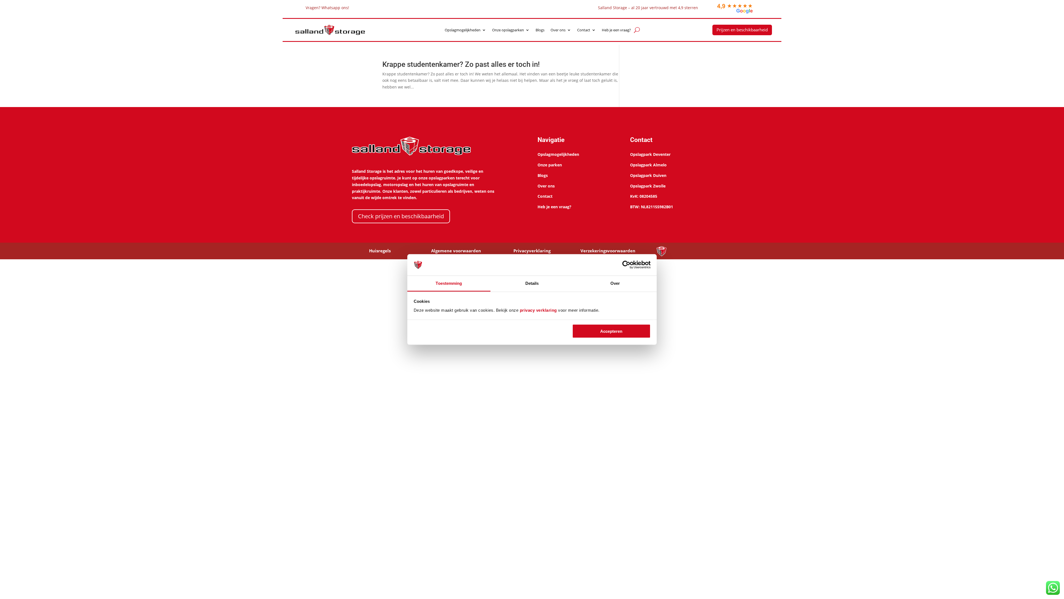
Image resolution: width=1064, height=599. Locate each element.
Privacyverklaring (532, 250)
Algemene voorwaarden (456, 250)
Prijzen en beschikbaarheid (742, 29)
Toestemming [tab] (449, 283)
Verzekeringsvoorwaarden (607, 250)
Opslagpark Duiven (648, 175)
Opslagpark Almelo (648, 164)
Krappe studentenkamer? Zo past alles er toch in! (461, 64)
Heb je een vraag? (616, 30)
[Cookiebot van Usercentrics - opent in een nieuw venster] (626, 265)
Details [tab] (532, 283)
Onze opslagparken (508, 30)
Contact (583, 30)
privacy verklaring (538, 310)
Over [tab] (615, 283)
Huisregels (380, 250)
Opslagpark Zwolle (648, 186)
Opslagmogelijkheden (462, 30)
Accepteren (611, 331)
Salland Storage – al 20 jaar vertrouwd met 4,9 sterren (648, 7)
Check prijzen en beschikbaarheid (401, 216)
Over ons (558, 30)
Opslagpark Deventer (650, 154)
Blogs (540, 30)
